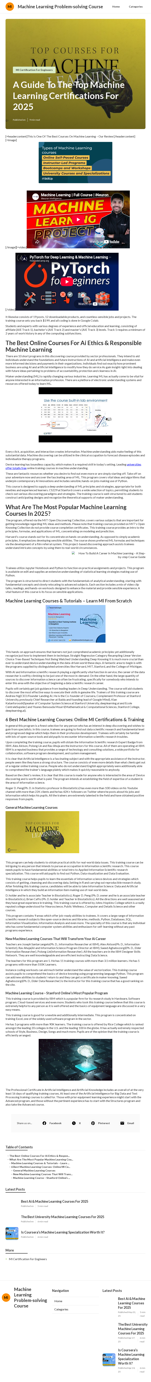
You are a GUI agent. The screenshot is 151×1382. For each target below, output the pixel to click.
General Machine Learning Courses (34, 1170)
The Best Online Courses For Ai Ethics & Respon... (39, 1155)
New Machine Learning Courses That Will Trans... (43, 1174)
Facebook (56, 1123)
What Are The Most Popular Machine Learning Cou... (41, 1159)
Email (130, 1123)
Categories (136, 6)
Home (116, 6)
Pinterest (104, 1123)
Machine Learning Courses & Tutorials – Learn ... (40, 1163)
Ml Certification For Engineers (34, 69)
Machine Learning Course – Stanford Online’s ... (41, 1177)
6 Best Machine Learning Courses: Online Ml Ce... (40, 1166)
